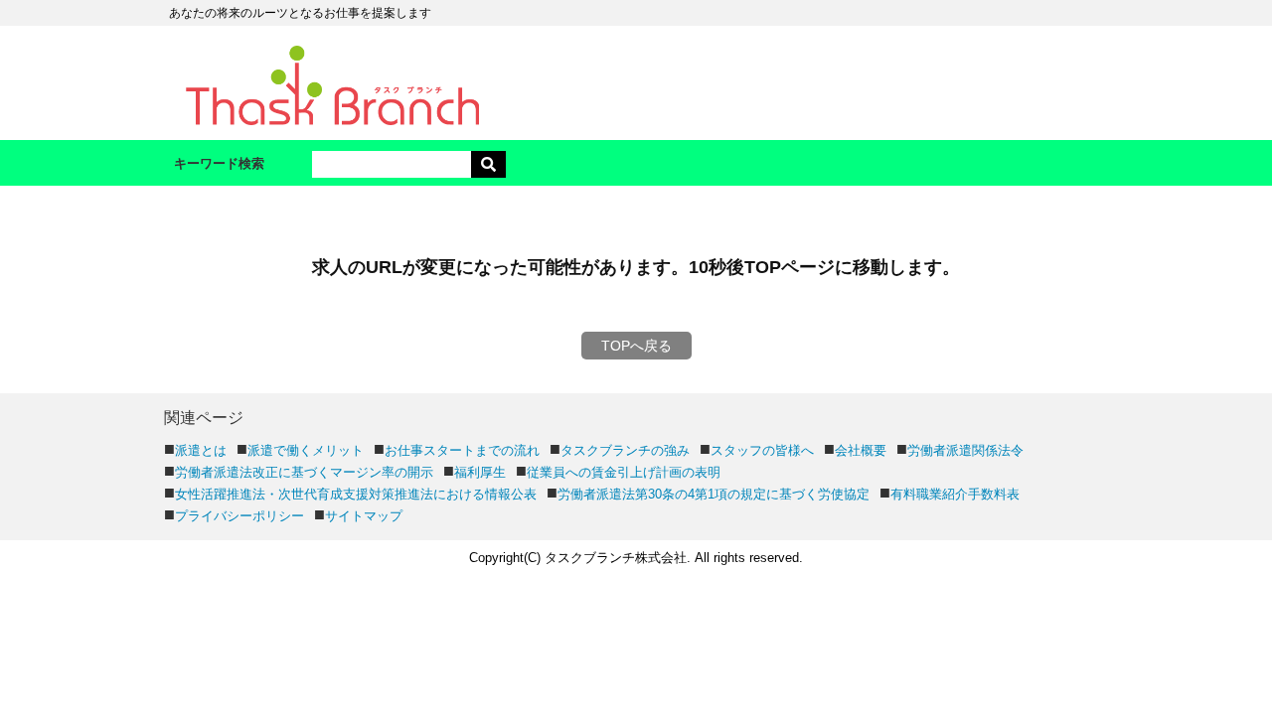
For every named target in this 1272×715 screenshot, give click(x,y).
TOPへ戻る (636, 346)
